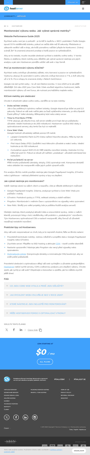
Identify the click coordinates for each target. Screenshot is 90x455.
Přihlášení (59, 379)
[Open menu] (83, 8)
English (76, 429)
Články (6, 409)
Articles (21, 16)
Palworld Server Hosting (40, 389)
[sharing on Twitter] (6, 329)
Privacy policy (66, 392)
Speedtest (64, 398)
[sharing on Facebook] (14, 329)
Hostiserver (9, 267)
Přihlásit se (73, 2)
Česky (71, 429)
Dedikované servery (11, 392)
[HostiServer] (13, 8)
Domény (7, 401)
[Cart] (83, 2)
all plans (45, 362)
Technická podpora (11, 403)
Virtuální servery (10, 389)
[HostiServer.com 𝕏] (6, 417)
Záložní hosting (9, 398)
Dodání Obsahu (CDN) (11, 395)
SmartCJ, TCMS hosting (38, 392)
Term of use (65, 389)
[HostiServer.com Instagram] (35, 417)
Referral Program (67, 395)
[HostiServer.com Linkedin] (25, 417)
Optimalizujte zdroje (16, 254)
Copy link (33, 330)
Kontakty (7, 406)
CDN (58, 244)
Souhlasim (79, 450)
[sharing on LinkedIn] (21, 329)
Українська (82, 429)
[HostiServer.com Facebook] (16, 417)
